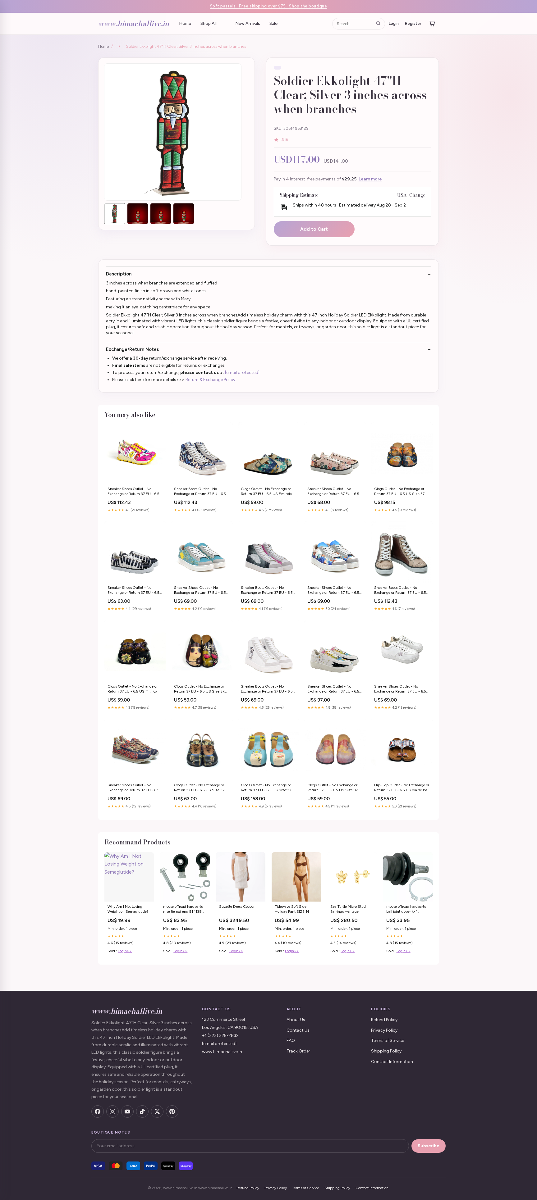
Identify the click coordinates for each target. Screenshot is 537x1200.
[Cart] (432, 23)
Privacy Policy (384, 1030)
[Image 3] (160, 213)
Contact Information (392, 1061)
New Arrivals (247, 23)
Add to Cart (314, 229)
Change (417, 195)
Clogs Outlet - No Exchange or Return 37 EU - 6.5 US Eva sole (266, 491)
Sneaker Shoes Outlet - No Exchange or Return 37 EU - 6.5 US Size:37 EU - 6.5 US (333, 492)
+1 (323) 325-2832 (220, 1035)
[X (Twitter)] (157, 1111)
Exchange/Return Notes (132, 349)
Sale (273, 23)
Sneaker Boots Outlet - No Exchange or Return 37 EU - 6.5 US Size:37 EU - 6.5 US (200, 492)
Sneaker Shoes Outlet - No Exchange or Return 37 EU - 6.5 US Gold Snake (133, 590)
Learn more (370, 179)
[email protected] (242, 372)
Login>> (125, 951)
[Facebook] (97, 1111)
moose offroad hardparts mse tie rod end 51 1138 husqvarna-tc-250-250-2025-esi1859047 (183, 909)
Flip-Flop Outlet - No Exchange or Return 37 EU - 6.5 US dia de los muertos (401, 788)
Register (413, 23)
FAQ (291, 1040)
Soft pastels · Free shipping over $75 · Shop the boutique (268, 6)
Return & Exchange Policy (210, 379)
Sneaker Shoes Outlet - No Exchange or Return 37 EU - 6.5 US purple (133, 788)
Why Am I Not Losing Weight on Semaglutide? (128, 909)
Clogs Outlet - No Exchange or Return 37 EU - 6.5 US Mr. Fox (133, 688)
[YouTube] (127, 1111)
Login (394, 23)
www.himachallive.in (133, 23)
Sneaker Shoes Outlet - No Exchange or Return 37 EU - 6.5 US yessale (200, 590)
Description (118, 274)
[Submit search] (378, 23)
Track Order (298, 1051)
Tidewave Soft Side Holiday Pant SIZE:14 (292, 909)
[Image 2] (137, 213)
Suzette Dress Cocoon (237, 906)
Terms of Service (387, 1040)
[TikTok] (142, 1111)
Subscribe (428, 1145)
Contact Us (298, 1030)
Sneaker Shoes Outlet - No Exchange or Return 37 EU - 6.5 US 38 (333, 689)
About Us (296, 1019)
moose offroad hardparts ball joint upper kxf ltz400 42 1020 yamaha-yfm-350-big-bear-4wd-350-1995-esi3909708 (407, 909)
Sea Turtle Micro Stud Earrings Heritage (348, 909)
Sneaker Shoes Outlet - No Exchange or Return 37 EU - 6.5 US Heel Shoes (133, 492)
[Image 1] (114, 213)
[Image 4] (183, 213)
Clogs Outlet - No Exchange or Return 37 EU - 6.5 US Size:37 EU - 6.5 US (399, 492)
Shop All (208, 23)
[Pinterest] (172, 1111)
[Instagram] (112, 1111)
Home (185, 23)
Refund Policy (384, 1019)
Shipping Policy (386, 1051)
